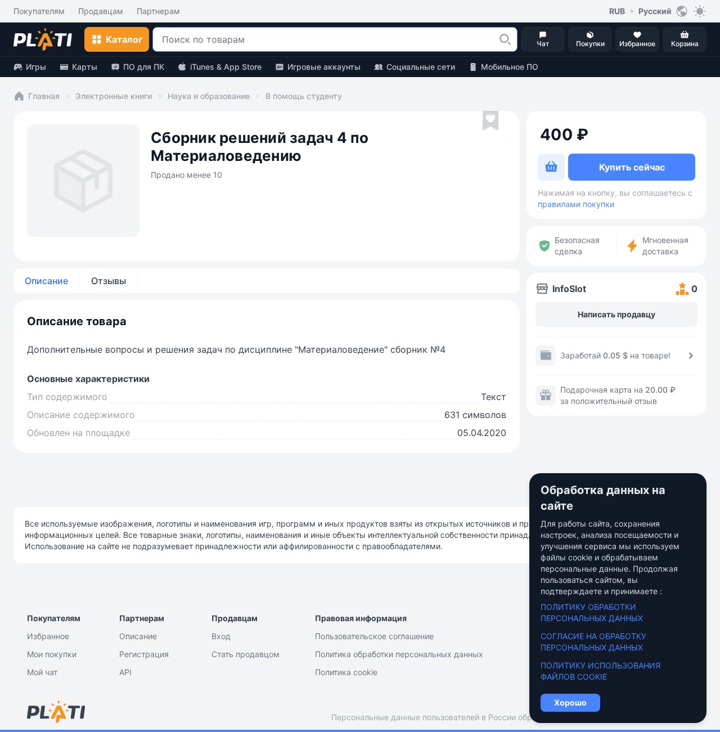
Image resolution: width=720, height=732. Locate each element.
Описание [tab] (46, 280)
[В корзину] (551, 167)
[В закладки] (490, 121)
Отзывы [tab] (108, 280)
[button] (505, 39)
